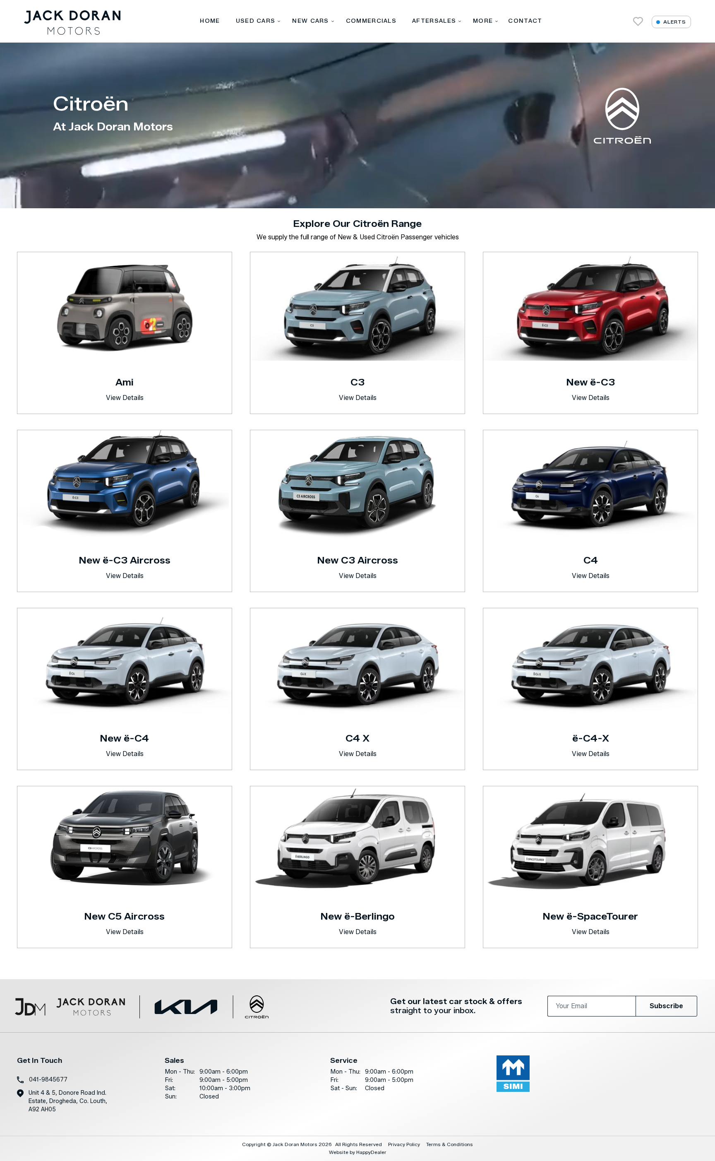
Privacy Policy (404, 1144)
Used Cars (256, 20)
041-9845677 (48, 1079)
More (483, 20)
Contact (525, 20)
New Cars (310, 20)
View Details (125, 398)
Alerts (674, 22)
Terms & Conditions (449, 1144)
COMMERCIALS (371, 20)
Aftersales (434, 20)
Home (210, 20)
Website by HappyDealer (357, 1152)
